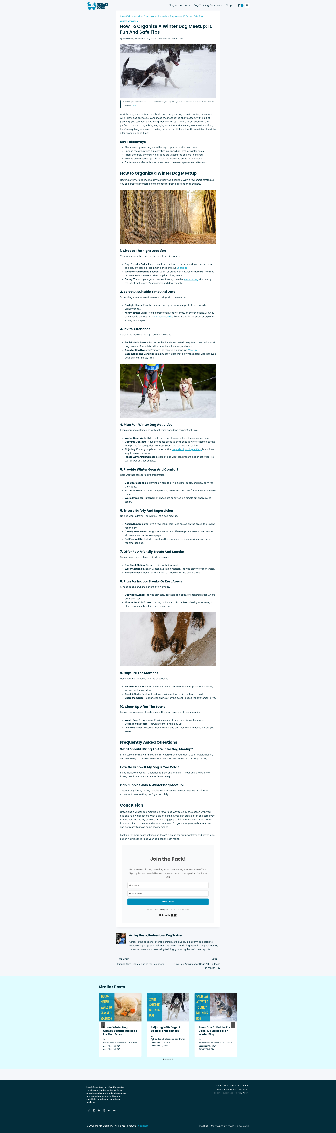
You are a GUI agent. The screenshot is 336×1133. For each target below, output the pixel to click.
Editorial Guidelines (223, 1093)
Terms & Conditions (226, 1089)
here (134, 105)
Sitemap (143, 1125)
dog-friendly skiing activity (187, 449)
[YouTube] (109, 1110)
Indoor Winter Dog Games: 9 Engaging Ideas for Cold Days (120, 1031)
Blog (226, 1085)
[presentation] (120, 1007)
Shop (229, 5)
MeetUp (192, 350)
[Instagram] (94, 1110)
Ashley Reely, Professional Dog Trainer (140, 38)
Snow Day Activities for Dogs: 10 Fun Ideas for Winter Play (196, 963)
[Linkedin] (99, 1110)
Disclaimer (243, 1089)
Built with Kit (168, 915)
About (245, 1085)
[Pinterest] (104, 1110)
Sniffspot (182, 267)
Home (219, 1085)
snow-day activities (162, 316)
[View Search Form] (247, 5)
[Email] (114, 1110)
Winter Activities (129, 21)
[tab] (163, 1059)
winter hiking (191, 279)
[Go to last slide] (103, 1025)
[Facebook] (88, 1110)
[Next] (233, 1025)
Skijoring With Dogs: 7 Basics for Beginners (140, 961)
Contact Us (235, 1085)
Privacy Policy (241, 1093)
